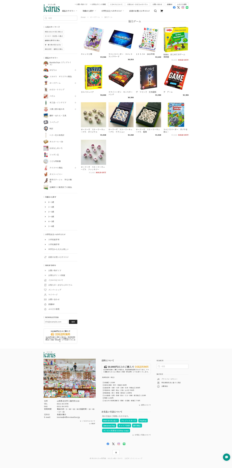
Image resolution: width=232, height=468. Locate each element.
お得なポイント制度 (99, 4)
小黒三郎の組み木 (57, 109)
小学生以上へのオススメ (111, 11)
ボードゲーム (55, 83)
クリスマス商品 (56, 168)
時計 (51, 129)
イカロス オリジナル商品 (61, 77)
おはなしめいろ (56, 148)
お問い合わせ (157, 4)
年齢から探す (88, 11)
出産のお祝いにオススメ (139, 11)
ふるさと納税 (182, 4)
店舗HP (169, 4)
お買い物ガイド (81, 4)
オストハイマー (56, 174)
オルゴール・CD (56, 142)
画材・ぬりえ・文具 (58, 116)
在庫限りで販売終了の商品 (61, 187)
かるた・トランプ (57, 90)
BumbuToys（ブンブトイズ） (60, 63)
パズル (52, 96)
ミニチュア (54, 122)
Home (83, 17)
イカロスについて (116, 4)
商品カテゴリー (68, 11)
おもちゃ (53, 70)
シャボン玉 (54, 155)
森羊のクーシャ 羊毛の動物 (61, 181)
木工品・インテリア (58, 103)
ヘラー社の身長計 (57, 135)
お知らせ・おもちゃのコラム (137, 4)
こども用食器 (55, 161)
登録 (73, 322)
